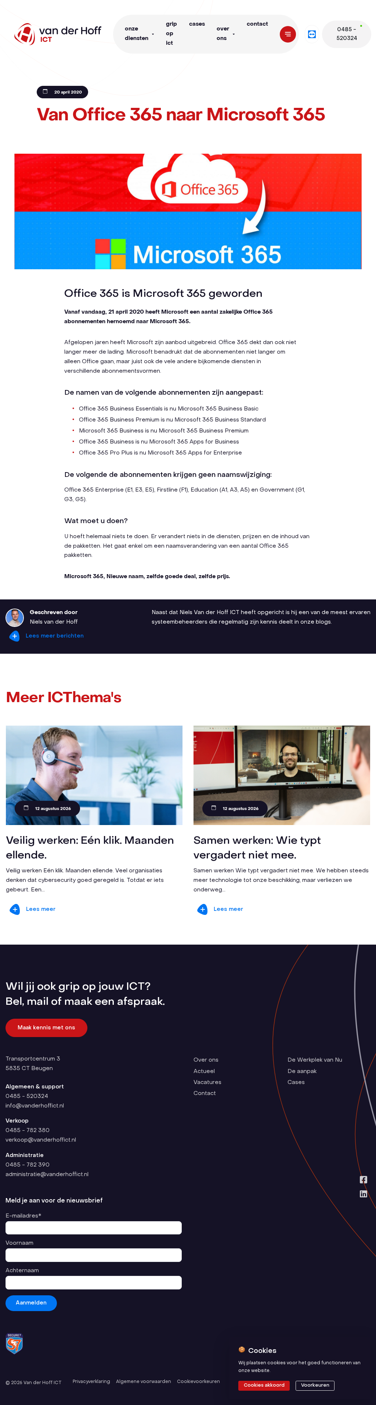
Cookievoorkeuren (198, 1382)
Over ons (223, 33)
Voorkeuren (315, 1385)
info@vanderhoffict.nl (35, 1106)
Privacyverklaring (91, 1382)
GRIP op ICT (171, 34)
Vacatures (207, 1082)
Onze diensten (136, 33)
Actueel (204, 1071)
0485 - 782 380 (28, 1130)
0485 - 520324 (27, 1096)
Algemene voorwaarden (143, 1382)
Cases (197, 24)
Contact (257, 24)
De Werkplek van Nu (315, 1060)
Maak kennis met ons (46, 1027)
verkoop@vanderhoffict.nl (41, 1140)
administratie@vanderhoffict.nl (47, 1174)
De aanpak (302, 1071)
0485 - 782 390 (28, 1165)
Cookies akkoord (264, 1385)
